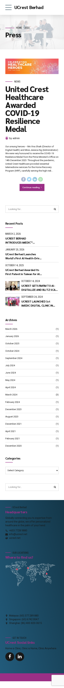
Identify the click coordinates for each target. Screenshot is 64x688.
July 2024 (10, 365)
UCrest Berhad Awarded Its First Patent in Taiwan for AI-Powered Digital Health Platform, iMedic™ (23, 272)
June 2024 (10, 372)
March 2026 (11, 329)
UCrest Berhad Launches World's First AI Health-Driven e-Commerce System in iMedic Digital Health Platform (23, 256)
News (17, 81)
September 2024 (13, 358)
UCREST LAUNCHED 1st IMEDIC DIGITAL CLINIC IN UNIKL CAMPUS (37, 303)
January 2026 (12, 336)
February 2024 (12, 402)
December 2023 (13, 409)
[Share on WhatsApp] (40, 179)
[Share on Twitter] (29, 179)
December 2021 (13, 423)
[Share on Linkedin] (35, 179)
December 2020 (13, 445)
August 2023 (11, 416)
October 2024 (12, 351)
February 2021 (12, 438)
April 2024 (10, 387)
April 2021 (10, 431)
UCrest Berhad (28, 7)
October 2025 (12, 343)
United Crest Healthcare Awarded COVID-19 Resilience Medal (27, 109)
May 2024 (10, 380)
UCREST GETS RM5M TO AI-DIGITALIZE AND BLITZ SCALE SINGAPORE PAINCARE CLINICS (40, 288)
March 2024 (11, 394)
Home (19, 27)
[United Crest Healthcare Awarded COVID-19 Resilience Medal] (32, 66)
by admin (14, 138)
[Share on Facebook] (23, 179)
